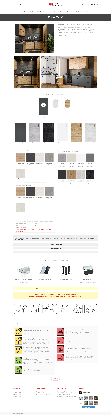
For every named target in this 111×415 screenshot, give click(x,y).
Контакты (60, 11)
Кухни (52, 11)
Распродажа (85, 11)
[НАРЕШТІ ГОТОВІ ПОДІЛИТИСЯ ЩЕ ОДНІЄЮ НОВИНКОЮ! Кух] (96, 398)
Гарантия (67, 11)
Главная (25, 11)
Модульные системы (42, 11)
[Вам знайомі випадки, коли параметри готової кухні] (81, 403)
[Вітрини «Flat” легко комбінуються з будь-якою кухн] (81, 398)
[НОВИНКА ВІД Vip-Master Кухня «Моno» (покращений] (86, 403)
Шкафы (31, 11)
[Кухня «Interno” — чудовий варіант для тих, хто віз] (91, 398)
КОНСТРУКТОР (76, 11)
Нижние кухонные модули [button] (56, 248)
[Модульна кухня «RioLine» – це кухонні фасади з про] (86, 398)
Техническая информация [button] (56, 251)
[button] (27, 72)
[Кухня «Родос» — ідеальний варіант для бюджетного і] (96, 403)
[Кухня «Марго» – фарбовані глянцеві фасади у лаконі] (91, 403)
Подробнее (55, 378)
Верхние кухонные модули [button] (56, 244)
